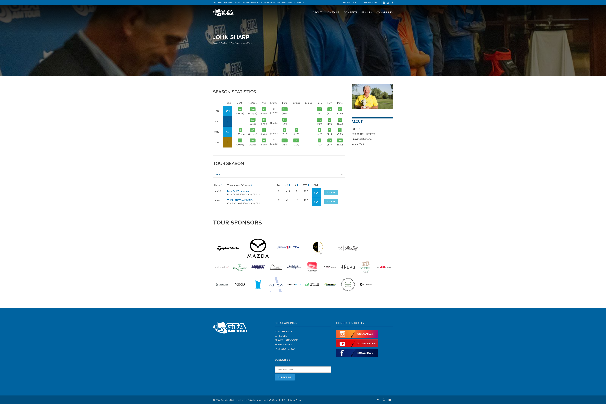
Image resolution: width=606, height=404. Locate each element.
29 (329, 109)
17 (319, 109)
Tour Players (235, 43)
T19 (284, 109)
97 (340, 119)
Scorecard (331, 192)
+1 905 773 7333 (277, 400)
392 (253, 119)
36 (264, 140)
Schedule (332, 12)
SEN (316, 192)
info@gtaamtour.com (256, 400)
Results (366, 12)
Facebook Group (285, 348)
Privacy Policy (294, 400)
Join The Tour (370, 3)
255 (253, 140)
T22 (296, 140)
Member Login (349, 3)
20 (264, 109)
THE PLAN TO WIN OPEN (240, 200)
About (317, 12)
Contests (350, 12)
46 (240, 109)
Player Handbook (286, 340)
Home (215, 43)
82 (252, 130)
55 (284, 119)
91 (240, 140)
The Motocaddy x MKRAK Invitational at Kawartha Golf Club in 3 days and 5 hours (264, 3)
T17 (284, 140)
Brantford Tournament (238, 191)
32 (329, 140)
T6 (264, 119)
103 (340, 140)
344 (253, 109)
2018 (217, 174)
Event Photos (283, 344)
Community (384, 12)
